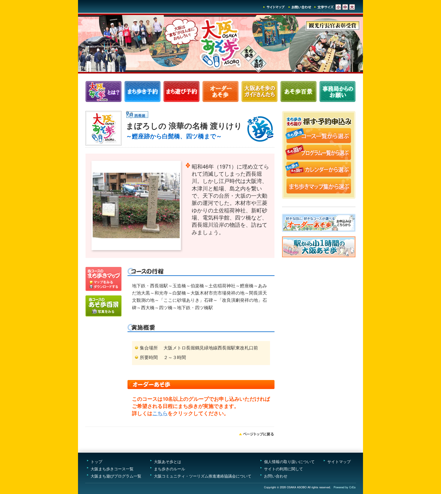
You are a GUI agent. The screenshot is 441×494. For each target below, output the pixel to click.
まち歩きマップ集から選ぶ (318, 186)
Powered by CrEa (345, 487)
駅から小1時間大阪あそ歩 (319, 246)
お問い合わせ (300, 7)
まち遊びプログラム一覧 (182, 91)
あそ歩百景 (298, 91)
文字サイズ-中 (345, 7)
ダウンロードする (104, 287)
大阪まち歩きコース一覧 (112, 469)
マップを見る (104, 275)
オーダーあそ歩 (220, 91)
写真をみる (104, 305)
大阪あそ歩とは (167, 461)
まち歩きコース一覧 (142, 91)
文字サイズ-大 (352, 7)
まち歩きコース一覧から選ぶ (318, 136)
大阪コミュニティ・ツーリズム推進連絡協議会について (202, 476)
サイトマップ (274, 7)
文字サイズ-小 (338, 7)
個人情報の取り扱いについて (289, 461)
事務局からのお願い (338, 91)
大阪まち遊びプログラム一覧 (116, 476)
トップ (96, 461)
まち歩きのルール (169, 469)
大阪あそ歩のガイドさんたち (260, 91)
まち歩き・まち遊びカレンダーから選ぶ (318, 170)
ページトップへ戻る (256, 434)
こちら (160, 413)
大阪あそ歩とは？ (104, 91)
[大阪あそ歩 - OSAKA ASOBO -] (220, 71)
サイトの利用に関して (283, 469)
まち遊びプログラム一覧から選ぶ (318, 153)
